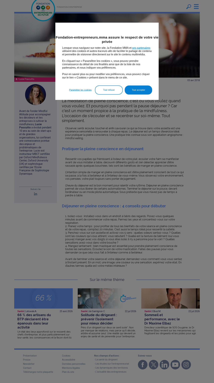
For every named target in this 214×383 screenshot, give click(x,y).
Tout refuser (109, 90)
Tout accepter (138, 90)
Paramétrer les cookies (80, 90)
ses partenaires (141, 47)
